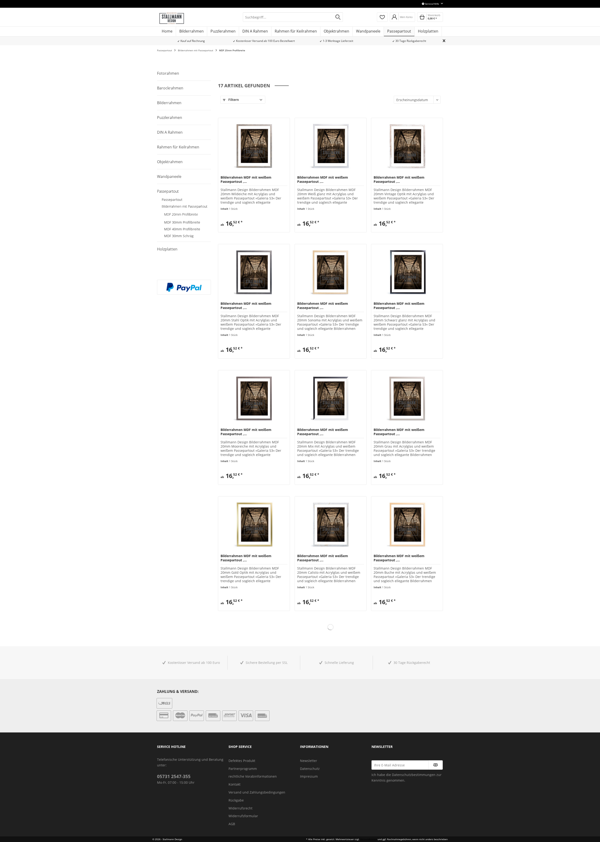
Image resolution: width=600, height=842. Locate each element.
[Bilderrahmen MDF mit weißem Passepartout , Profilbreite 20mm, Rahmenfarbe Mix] (330, 398)
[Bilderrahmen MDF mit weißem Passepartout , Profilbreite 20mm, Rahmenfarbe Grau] (407, 398)
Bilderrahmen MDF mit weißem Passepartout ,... (246, 179)
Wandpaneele (169, 176)
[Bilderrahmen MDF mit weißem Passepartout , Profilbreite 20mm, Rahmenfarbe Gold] (254, 524)
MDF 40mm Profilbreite (182, 229)
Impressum (309, 776)
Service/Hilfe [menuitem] (432, 3)
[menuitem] (293, 17)
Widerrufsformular (243, 816)
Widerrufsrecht (240, 808)
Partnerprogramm (243, 768)
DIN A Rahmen (170, 132)
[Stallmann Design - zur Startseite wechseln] (171, 18)
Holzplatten (167, 249)
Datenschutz (310, 768)
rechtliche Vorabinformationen (253, 776)
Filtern (233, 99)
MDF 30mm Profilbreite (182, 222)
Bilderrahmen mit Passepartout (184, 206)
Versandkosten (368, 839)
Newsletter (308, 760)
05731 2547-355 (174, 776)
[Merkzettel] (382, 17)
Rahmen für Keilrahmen (178, 147)
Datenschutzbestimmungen (413, 774)
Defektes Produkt (242, 760)
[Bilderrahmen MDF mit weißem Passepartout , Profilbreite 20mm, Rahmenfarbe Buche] (407, 524)
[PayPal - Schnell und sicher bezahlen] (184, 287)
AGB (232, 824)
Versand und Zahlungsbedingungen (257, 792)
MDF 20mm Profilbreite (181, 214)
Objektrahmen (170, 161)
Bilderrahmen (169, 102)
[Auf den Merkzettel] (232, 226)
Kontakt (234, 784)
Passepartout (168, 191)
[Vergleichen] (224, 226)
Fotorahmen (168, 73)
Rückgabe (236, 800)
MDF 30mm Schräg (179, 236)
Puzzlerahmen (169, 117)
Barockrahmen (170, 88)
